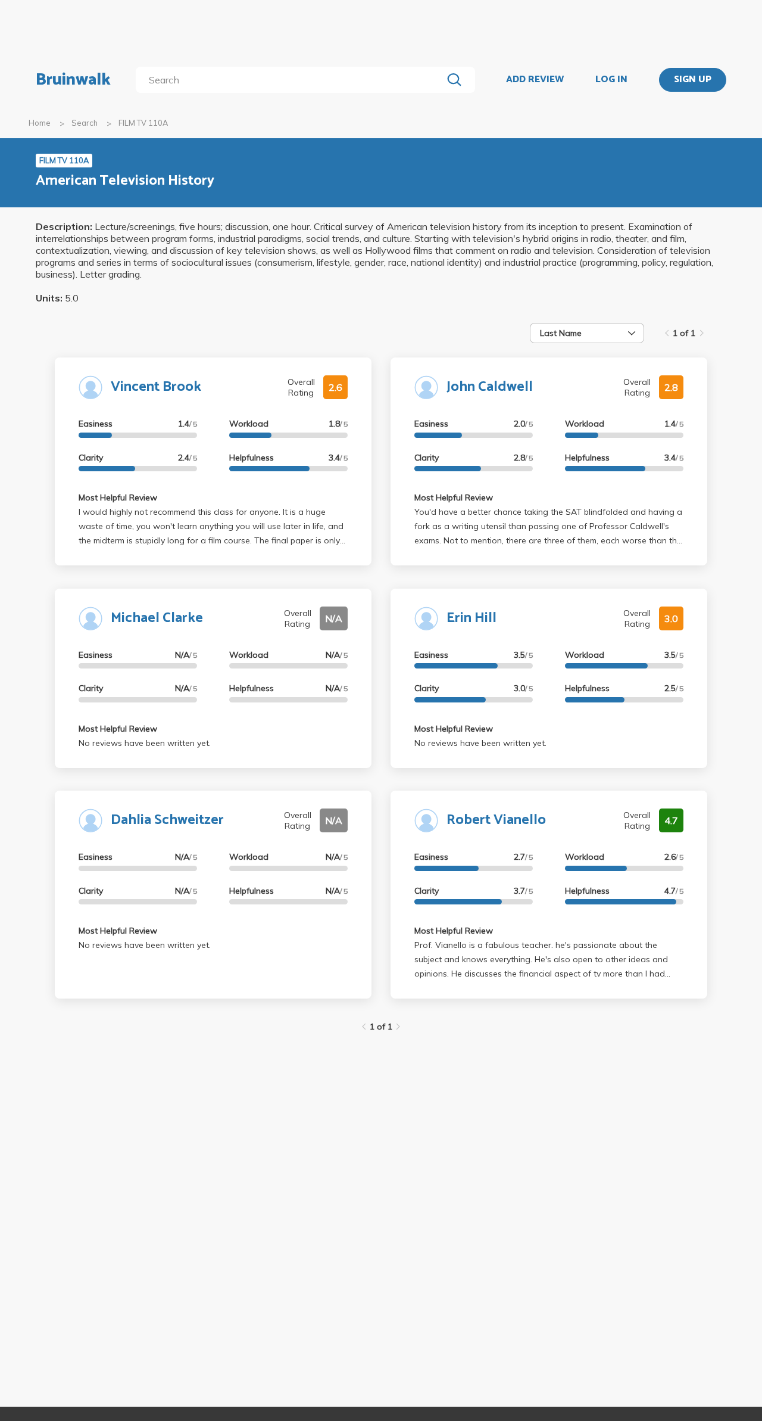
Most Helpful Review (118, 497)
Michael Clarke (157, 618)
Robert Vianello (496, 820)
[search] (291, 80)
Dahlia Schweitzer (167, 820)
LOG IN (611, 80)
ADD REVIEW (535, 80)
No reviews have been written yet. (145, 743)
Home (40, 123)
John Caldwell (489, 387)
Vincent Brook (156, 387)
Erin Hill (471, 618)
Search (84, 123)
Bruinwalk (73, 80)
